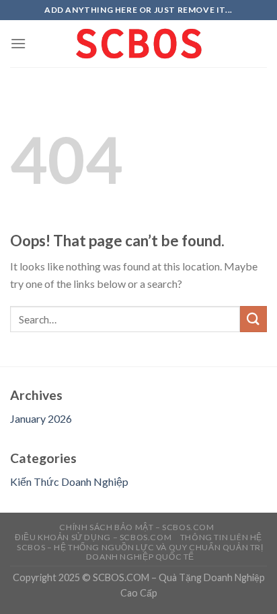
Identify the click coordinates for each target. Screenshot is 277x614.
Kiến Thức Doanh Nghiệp (69, 481)
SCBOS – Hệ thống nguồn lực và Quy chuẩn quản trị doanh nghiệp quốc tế (140, 552)
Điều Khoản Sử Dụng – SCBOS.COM (93, 537)
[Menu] (18, 43)
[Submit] (253, 319)
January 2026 (41, 418)
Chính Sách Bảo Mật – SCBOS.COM (136, 527)
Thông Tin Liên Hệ (221, 537)
